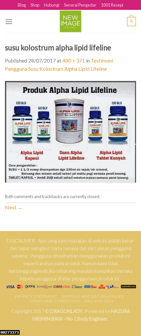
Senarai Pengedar (80, 5)
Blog (22, 5)
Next (14, 207)
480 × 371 (73, 60)
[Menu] (9, 21)
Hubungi (51, 5)
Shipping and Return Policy (92, 296)
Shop (34, 5)
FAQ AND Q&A (99, 300)
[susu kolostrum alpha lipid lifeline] (70, 131)
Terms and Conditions (54, 300)
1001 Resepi (112, 5)
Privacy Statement (36, 296)
